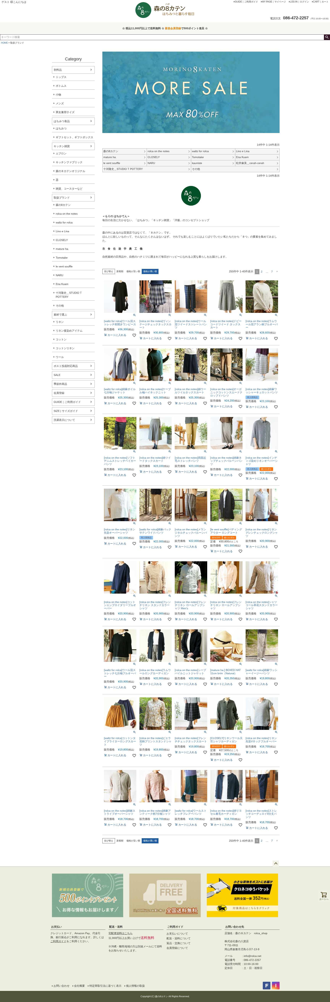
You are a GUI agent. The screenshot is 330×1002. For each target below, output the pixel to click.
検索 (327, 37)
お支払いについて (177, 933)
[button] (277, 271)
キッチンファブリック (69, 162)
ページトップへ (276, 864)
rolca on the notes (67, 213)
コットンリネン (65, 348)
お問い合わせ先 (234, 926)
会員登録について (177, 947)
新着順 (119, 271)
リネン (60, 321)
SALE (57, 374)
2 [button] (261, 271)
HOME (4, 42)
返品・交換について (179, 943)
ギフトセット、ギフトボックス (74, 137)
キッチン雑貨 (62, 146)
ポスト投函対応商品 (66, 366)
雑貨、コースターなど (69, 188)
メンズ (60, 103)
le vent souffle (64, 266)
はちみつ (61, 128)
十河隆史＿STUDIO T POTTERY (69, 294)
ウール (60, 357)
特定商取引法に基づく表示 (105, 985)
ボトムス (61, 85)
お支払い (56, 926)
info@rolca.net (252, 955)
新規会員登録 (173, 28)
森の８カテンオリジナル (70, 171)
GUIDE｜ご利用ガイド (67, 401)
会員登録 (59, 392)
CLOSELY (62, 240)
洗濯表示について (64, 419)
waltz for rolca (64, 222)
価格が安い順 (133, 271)
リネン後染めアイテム (69, 330)
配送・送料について (179, 938)
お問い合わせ (61, 985)
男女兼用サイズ (65, 112)
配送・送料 (116, 926)
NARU (59, 275)
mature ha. (62, 248)
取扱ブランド (62, 197)
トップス (61, 77)
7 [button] (272, 271)
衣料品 (58, 69)
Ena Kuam (62, 284)
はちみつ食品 (62, 121)
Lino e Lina (62, 231)
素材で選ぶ (60, 314)
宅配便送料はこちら (120, 933)
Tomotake (62, 257)
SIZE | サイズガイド (66, 410)
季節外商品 (60, 383)
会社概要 (79, 985)
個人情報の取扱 (135, 985)
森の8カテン (63, 204)
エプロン (61, 153)
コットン (61, 339)
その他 (60, 305)
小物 (58, 94)
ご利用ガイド (58, 941)
